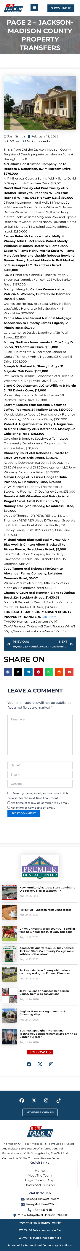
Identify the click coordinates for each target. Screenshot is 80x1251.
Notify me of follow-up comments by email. (40, 803)
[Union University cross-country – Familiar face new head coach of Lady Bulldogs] (9, 933)
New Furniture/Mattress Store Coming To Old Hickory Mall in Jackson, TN (47, 889)
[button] (8, 672)
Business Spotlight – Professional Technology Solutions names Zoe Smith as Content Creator (48, 1034)
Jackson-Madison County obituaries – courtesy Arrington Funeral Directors (45, 972)
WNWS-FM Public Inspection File (40, 1238)
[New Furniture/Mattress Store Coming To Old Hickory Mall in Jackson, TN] (9, 892)
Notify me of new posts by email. (33, 807)
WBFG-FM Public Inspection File (40, 1230)
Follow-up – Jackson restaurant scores (45, 909)
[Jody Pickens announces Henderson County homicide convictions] (9, 995)
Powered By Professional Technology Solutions (40, 1245)
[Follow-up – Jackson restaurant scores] (9, 912)
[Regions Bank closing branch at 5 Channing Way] (9, 1016)
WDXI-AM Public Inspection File (40, 1223)
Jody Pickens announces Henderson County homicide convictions (44, 992)
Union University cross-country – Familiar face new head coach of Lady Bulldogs (47, 930)
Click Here (49, 617)
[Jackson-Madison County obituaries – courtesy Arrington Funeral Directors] (9, 974)
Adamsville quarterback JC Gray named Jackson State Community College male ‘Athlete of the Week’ (47, 951)
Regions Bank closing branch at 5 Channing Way (42, 1013)
